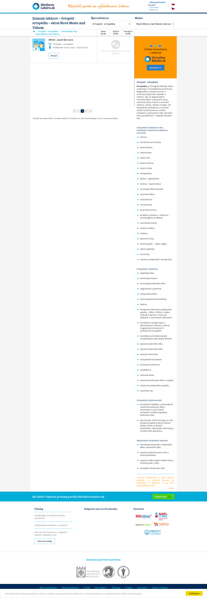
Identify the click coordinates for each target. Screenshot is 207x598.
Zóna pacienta (48, 587)
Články (116, 587)
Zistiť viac (161, 496)
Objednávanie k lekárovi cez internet (50, 525)
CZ (173, 8)
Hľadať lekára (70, 587)
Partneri (142, 587)
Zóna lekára (154, 7)
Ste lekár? (101, 587)
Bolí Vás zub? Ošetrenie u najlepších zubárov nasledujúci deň (50, 533)
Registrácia (153, 9)
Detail (53, 55)
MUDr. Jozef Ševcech (61, 39)
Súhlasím (194, 593)
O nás (87, 587)
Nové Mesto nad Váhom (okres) (153, 23)
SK (173, 4)
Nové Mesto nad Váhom (48, 34)
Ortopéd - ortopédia (104, 23)
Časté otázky (159, 587)
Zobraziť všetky (44, 541)
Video (128, 587)
